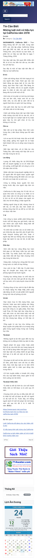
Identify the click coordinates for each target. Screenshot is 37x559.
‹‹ (7, 532)
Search (7, 19)
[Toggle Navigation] (5, 11)
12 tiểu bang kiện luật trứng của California (18, 429)
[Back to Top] (33, 555)
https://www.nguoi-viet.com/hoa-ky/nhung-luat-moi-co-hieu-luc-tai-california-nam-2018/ (15, 411)
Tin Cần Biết (17, 39)
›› (29, 532)
